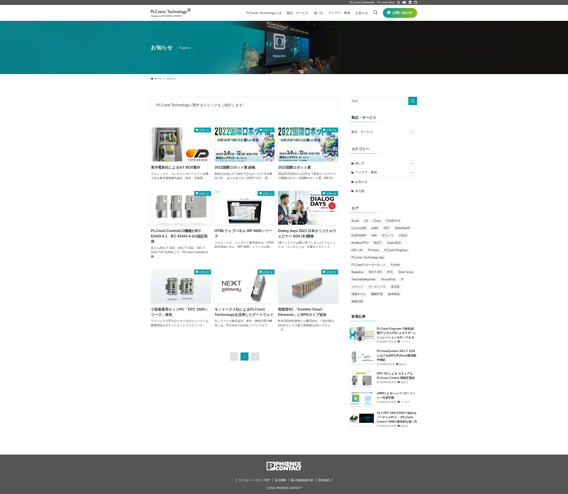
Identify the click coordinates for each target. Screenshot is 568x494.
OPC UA (357, 250)
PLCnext (373, 250)
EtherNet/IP (402, 228)
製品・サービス (362, 132)
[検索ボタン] (375, 13)
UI (402, 279)
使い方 (360, 163)
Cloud (377, 220)
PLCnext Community (361, 2)
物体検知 (394, 294)
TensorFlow (388, 279)
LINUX (403, 235)
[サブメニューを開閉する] (412, 132)
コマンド (357, 286)
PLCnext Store (385, 2)
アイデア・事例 (366, 172)
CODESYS (393, 220)
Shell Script (405, 272)
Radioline (357, 272)
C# (366, 220)
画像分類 (357, 301)
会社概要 (280, 480)
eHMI (374, 228)
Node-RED (394, 242)
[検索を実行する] (412, 101)
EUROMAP (358, 235)
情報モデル (358, 294)
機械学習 (377, 294)
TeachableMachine (363, 279)
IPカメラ (388, 235)
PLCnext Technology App (367, 257)
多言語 (395, 286)
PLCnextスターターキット (368, 264)
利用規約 (324, 480)
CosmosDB (358, 228)
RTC (390, 272)
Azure (355, 220)
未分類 (360, 191)
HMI (374, 235)
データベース (377, 286)
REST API (375, 272)
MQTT (378, 242)
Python (395, 264)
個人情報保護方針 (302, 480)
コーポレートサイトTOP (254, 480)
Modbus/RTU (359, 242)
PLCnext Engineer (396, 250)
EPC (387, 228)
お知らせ (361, 181)
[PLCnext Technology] (170, 12)
